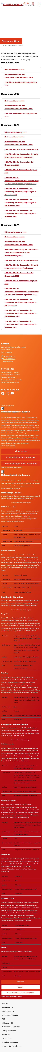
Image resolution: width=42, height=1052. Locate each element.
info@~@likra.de (8, 361)
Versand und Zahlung (10, 1015)
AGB (3, 1019)
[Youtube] (12, 393)
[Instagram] (7, 393)
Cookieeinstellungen (7, 405)
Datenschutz (6, 1038)
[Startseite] (12, 4)
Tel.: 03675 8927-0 (9, 356)
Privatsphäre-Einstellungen (12, 1046)
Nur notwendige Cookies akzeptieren (20, 993)
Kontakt (5, 1004)
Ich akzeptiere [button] (21, 451)
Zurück (20, 987)
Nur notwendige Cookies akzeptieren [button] (21, 463)
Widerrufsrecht (7, 1023)
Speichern (21, 982)
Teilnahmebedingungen (11, 1042)
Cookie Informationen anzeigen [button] (21, 503)
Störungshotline (8, 1011)
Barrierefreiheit (7, 1007)
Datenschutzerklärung (8, 467)
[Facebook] (2, 393)
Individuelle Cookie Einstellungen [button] (20, 457)
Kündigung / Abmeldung (11, 1027)
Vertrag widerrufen (9, 1031)
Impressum (18, 467)
